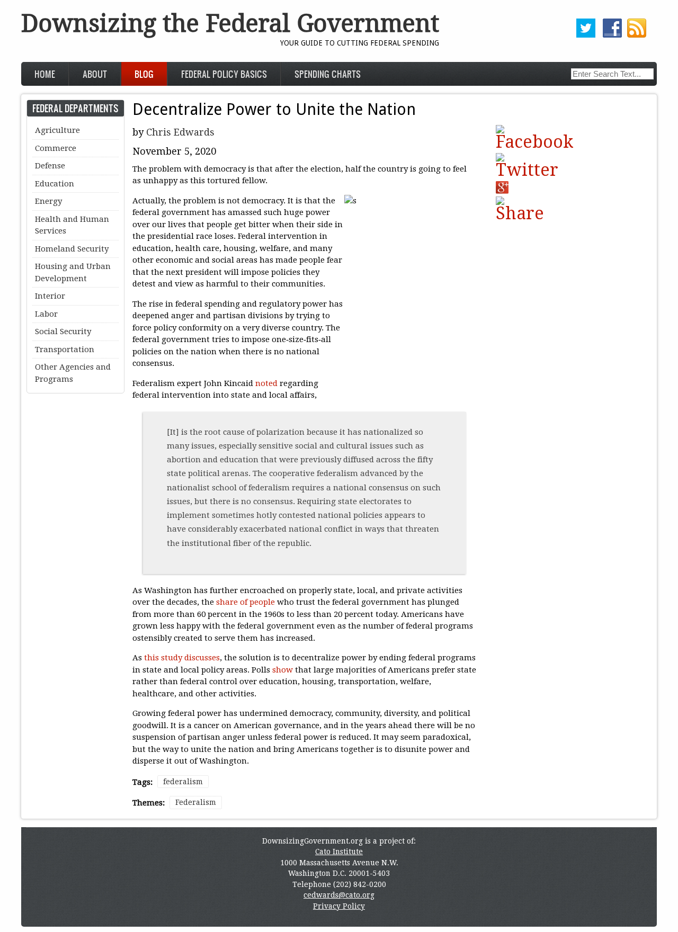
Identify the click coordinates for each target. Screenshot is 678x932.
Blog (144, 74)
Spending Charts (328, 74)
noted (266, 383)
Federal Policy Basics (224, 74)
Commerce (55, 148)
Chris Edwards (180, 132)
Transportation (64, 349)
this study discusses (182, 657)
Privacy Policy (339, 906)
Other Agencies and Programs (73, 373)
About (95, 74)
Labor (46, 314)
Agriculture (57, 130)
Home (44, 74)
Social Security (63, 331)
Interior (50, 296)
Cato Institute (339, 851)
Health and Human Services (72, 225)
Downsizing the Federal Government (230, 24)
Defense (50, 166)
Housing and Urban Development (73, 272)
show (282, 670)
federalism (183, 781)
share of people (245, 602)
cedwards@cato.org (339, 895)
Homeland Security (72, 249)
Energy (48, 201)
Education (54, 184)
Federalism (195, 802)
